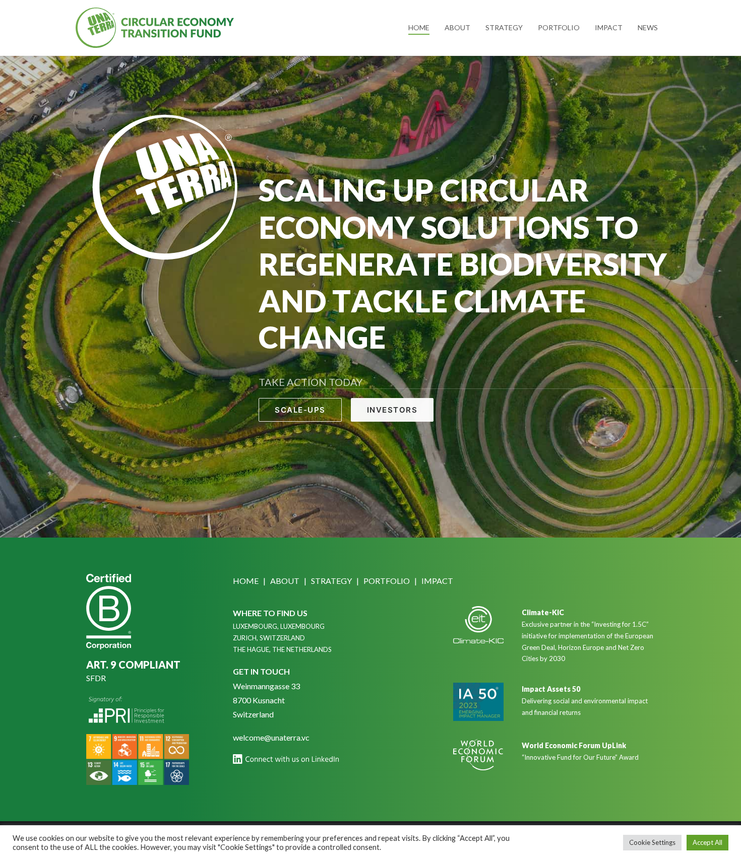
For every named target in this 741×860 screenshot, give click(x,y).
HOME (246, 580)
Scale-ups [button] (300, 410)
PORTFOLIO (386, 580)
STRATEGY (331, 580)
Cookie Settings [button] (652, 842)
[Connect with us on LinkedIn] (286, 758)
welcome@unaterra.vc (271, 737)
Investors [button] (392, 410)
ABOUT (284, 580)
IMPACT (437, 580)
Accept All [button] (707, 842)
